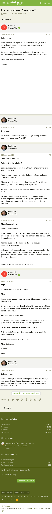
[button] (3, 3)
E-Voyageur (6, 506)
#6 (50, 370)
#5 (50, 281)
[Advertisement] (26, 92)
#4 (50, 220)
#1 (50, 34)
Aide (3, 500)
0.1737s (34, 508)
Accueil (9, 500)
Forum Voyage (7, 492)
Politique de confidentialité (39, 496)
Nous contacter (7, 496)
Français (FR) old (23, 492)
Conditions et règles (21, 496)
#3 (50, 155)
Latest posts (9, 438)
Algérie (7, 448)
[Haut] (14, 500)
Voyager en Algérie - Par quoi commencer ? (20, 443)
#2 (50, 127)
